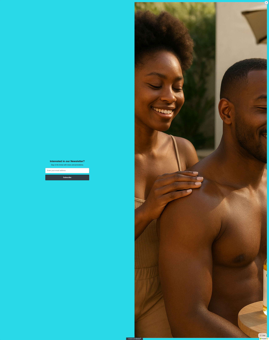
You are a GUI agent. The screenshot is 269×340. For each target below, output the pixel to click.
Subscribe (67, 177)
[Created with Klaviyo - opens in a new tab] (134, 338)
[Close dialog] (266, 3)
